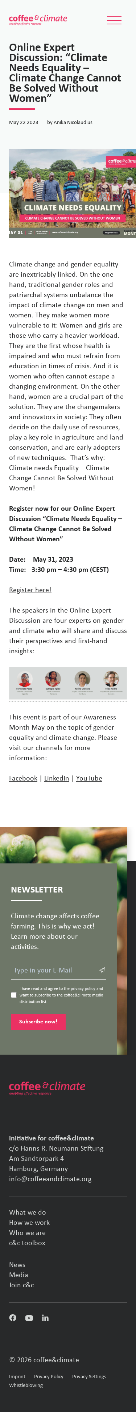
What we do (27, 1212)
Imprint (17, 1377)
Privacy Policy (48, 1377)
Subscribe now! (38, 1022)
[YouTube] (29, 1319)
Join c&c (21, 1285)
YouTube (89, 778)
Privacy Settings (89, 1377)
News (17, 1265)
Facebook (23, 778)
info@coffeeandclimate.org (50, 1179)
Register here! (30, 590)
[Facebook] (12, 1319)
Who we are (27, 1233)
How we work (29, 1223)
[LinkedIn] (45, 1319)
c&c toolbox (27, 1243)
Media (18, 1275)
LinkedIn (56, 778)
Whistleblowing (26, 1385)
